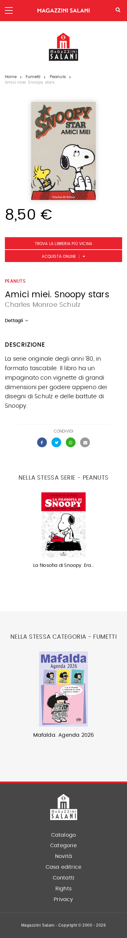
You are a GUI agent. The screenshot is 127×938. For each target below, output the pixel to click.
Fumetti (33, 77)
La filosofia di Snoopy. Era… (63, 565)
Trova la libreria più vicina (63, 244)
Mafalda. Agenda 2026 (63, 735)
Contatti (64, 877)
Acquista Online (59, 256)
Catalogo (63, 835)
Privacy (63, 899)
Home (11, 77)
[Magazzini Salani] (63, 10)
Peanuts (58, 77)
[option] (63, 532)
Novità (63, 856)
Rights (63, 888)
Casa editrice (64, 867)
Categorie (63, 845)
